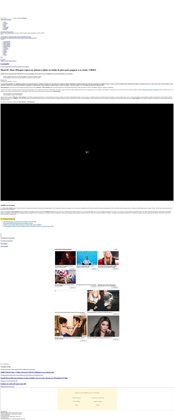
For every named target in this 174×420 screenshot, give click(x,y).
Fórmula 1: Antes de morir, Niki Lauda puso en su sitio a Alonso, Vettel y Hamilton (22, 224)
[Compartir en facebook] (4, 66)
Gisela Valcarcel (6, 42)
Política (4, 50)
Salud (4, 53)
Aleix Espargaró (4, 246)
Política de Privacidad (18, 36)
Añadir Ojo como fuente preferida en (8, 60)
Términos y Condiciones (8, 36)
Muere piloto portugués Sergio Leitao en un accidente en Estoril (18, 223)
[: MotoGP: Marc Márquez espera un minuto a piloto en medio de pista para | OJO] (18, 38)
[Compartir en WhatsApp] (25, 66)
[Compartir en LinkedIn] (17, 66)
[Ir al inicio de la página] (4, 361)
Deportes (5, 29)
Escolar (4, 55)
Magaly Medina (6, 44)
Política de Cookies (27, 36)
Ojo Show (5, 23)
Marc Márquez (4, 243)
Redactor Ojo (4, 80)
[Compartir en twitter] (11, 66)
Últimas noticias (6, 41)
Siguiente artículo (4, 386)
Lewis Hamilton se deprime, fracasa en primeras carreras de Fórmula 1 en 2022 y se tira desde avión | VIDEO (28, 226)
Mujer (4, 25)
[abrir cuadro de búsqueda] (24, 18)
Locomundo (5, 27)
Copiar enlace (11, 238)
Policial (4, 24)
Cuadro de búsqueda (17, 18)
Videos (4, 22)
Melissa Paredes (6, 46)
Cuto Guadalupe (6, 45)
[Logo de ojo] (4, 31)
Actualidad (5, 28)
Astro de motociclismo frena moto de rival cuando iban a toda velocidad (19, 221)
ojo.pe (2, 36)
